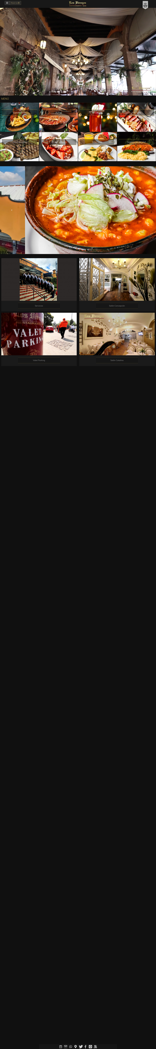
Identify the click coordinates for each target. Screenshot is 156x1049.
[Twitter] (80, 1047)
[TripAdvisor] (65, 1047)
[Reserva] (60, 1047)
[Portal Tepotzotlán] (95, 1047)
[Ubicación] (75, 1047)
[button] (11, 210)
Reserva (14, 3)
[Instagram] (90, 1047)
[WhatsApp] (70, 1047)
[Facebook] (85, 1047)
